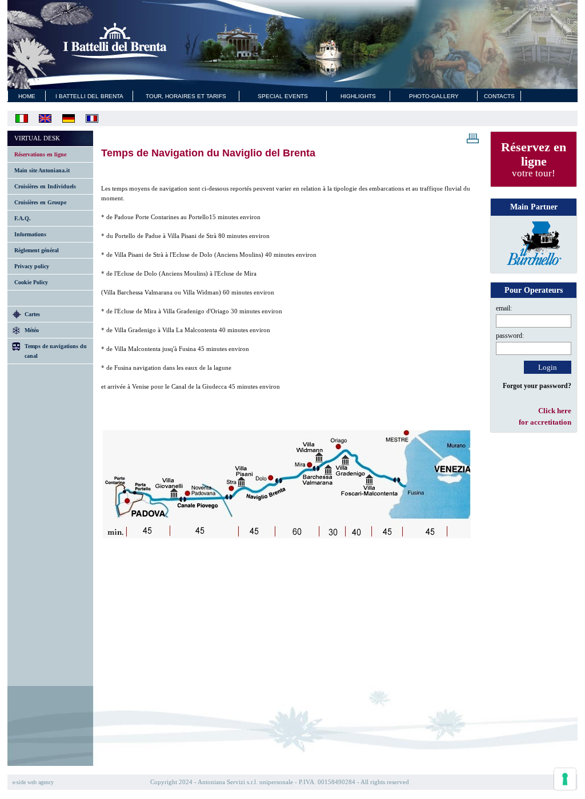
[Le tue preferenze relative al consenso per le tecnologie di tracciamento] (565, 779)
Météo (32, 330)
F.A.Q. (22, 218)
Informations (30, 234)
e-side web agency (33, 782)
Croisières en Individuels (45, 186)
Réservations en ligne (40, 154)
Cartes (32, 314)
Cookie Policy (31, 282)
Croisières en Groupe (40, 202)
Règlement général (36, 250)
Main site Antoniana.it (42, 170)
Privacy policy (31, 266)
